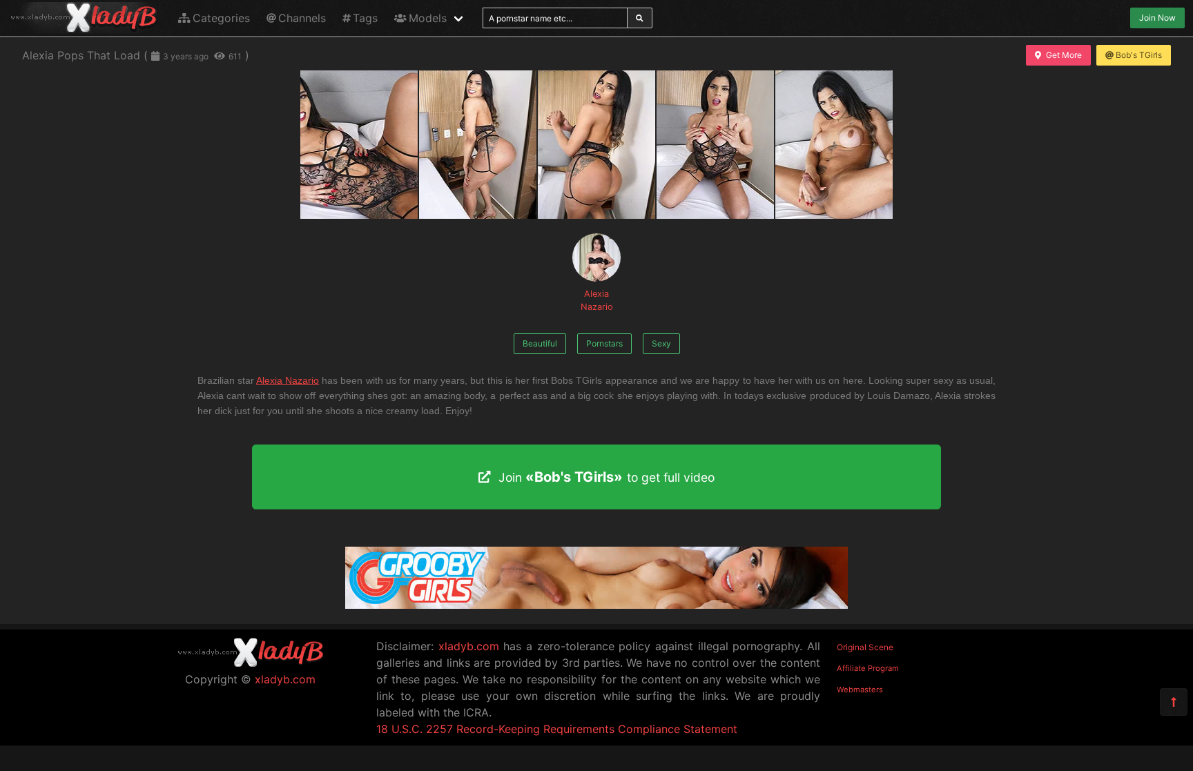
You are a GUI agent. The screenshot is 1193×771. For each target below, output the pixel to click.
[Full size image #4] (834, 144)
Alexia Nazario (597, 300)
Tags (365, 18)
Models (428, 18)
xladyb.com (285, 679)
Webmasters (860, 689)
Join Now (1157, 17)
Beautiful (540, 343)
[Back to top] (1173, 702)
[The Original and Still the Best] (596, 605)
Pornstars (604, 343)
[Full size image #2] (596, 144)
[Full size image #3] (715, 144)
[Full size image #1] (477, 144)
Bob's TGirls (1139, 55)
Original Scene (865, 647)
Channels (302, 18)
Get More (1064, 55)
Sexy (661, 343)
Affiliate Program (868, 668)
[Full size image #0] (359, 144)
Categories (221, 18)
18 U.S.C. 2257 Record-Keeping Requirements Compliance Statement (556, 729)
